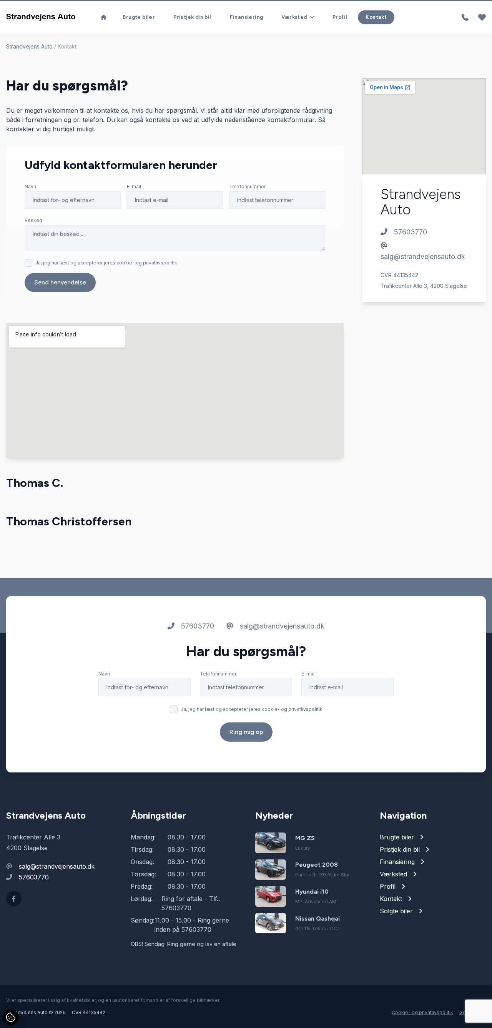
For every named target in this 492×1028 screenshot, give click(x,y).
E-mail (134, 186)
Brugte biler (139, 17)
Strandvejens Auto (29, 46)
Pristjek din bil (192, 17)
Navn (30, 186)
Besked (33, 220)
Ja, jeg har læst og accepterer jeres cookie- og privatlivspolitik (106, 263)
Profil (339, 17)
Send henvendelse (60, 282)
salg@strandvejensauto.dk (423, 256)
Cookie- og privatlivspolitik (422, 1012)
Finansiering (246, 17)
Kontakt (376, 17)
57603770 (409, 232)
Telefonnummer (247, 186)
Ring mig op (246, 731)
